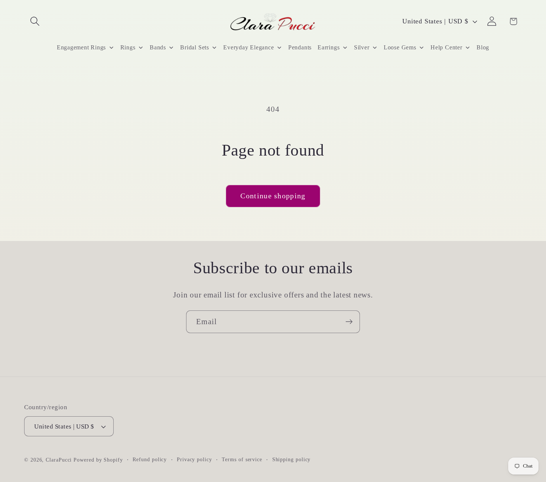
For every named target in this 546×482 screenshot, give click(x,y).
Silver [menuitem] (362, 47)
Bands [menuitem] (158, 47)
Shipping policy (291, 459)
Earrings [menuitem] (328, 47)
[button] (34, 21)
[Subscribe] (349, 321)
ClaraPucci (59, 460)
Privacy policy (194, 459)
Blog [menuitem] (483, 47)
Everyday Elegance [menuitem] (248, 47)
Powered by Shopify (98, 460)
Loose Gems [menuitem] (400, 47)
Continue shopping (272, 196)
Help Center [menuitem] (446, 47)
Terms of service (242, 459)
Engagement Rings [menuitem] (81, 47)
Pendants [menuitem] (300, 47)
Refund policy (150, 459)
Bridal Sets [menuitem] (194, 47)
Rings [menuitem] (128, 47)
